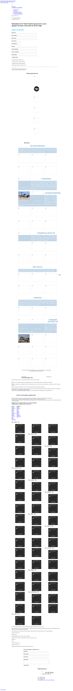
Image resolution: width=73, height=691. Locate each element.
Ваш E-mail (14, 38)
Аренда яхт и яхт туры (10, 1)
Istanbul (13, 410)
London (13, 412)
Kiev (12, 411)
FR (4, 2)
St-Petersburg (14, 419)
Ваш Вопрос (26, 659)
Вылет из (13, 46)
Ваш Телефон (14, 35)
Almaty (13, 407)
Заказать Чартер (3, 689)
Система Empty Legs (17, 11)
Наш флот (15, 10)
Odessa (13, 417)
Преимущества (16, 9)
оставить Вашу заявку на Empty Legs (24, 390)
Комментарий (14, 54)
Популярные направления (18, 12)
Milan (13, 414)
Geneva (13, 409)
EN (1, 2)
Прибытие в (19, 406)
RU (7, 2)
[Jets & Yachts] (47, 686)
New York (13, 416)
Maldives (18, 412)
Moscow (13, 415)
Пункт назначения (15, 49)
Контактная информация (18, 13)
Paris (12, 418)
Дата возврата (14, 43)
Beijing (18, 407)
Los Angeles (14, 413)
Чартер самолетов (3, 1)
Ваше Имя (14, 32)
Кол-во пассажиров (15, 51)
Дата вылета (14, 40)
